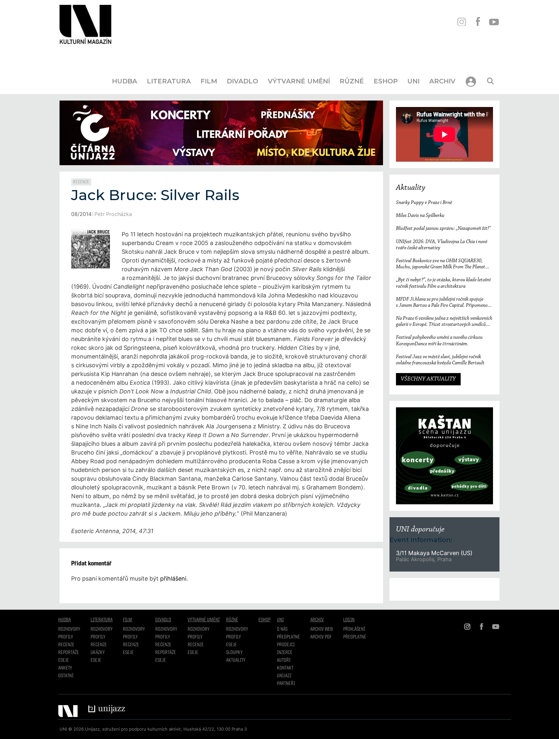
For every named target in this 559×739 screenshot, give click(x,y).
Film (209, 81)
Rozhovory (69, 629)
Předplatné (288, 637)
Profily (65, 637)
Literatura (169, 81)
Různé (352, 81)
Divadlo (242, 81)
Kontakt (285, 668)
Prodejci (286, 645)
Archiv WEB (321, 629)
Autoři (283, 660)
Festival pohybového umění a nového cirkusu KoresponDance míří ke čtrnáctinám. (439, 340)
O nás (282, 629)
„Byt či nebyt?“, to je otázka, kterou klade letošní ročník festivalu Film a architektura (443, 283)
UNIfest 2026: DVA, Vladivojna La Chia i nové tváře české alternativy (441, 245)
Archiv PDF (321, 637)
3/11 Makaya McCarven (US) (435, 553)
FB (477, 21)
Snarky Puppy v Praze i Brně (424, 202)
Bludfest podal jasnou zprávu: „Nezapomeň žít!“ (443, 228)
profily (98, 637)
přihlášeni (173, 578)
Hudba (124, 81)
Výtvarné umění (299, 81)
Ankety (65, 668)
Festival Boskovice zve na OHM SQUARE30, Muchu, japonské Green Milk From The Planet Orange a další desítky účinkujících (440, 264)
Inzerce (284, 652)
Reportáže (68, 652)
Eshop (386, 81)
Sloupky (234, 652)
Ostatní (65, 676)
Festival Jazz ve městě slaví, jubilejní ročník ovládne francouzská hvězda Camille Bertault (440, 360)
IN (461, 21)
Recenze (81, 182)
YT (493, 21)
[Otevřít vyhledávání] (490, 81)
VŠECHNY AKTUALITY (428, 379)
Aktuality (410, 188)
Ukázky (98, 652)
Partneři (286, 683)
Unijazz (284, 676)
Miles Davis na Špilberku (420, 215)
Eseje (63, 660)
